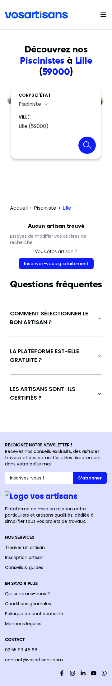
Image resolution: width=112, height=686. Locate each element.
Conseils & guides (24, 567)
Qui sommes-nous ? (27, 594)
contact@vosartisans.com (34, 660)
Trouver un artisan (25, 547)
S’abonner (90, 478)
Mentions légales (23, 623)
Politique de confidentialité (34, 614)
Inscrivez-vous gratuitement (56, 263)
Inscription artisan (24, 557)
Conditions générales (28, 604)
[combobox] (34, 104)
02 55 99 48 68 (21, 650)
